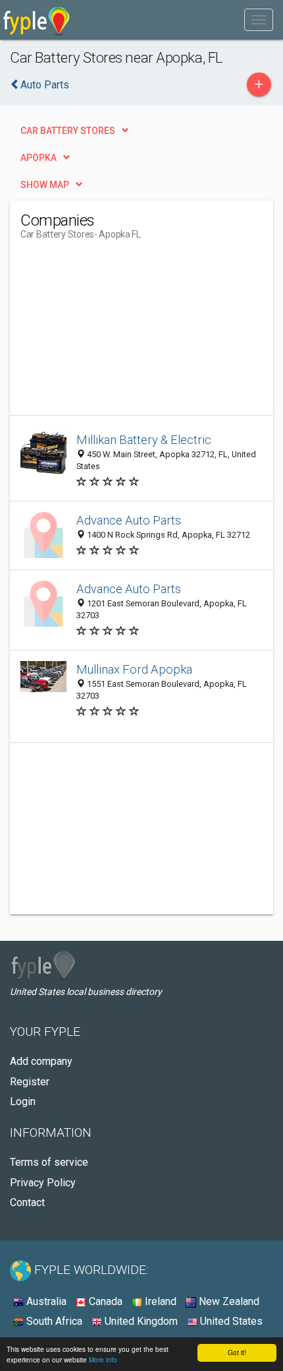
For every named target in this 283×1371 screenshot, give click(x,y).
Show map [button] (44, 184)
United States (230, 1321)
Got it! (237, 1352)
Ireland (159, 1301)
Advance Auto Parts (128, 520)
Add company (41, 1061)
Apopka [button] (38, 157)
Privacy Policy (43, 1182)
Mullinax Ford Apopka (134, 669)
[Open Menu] (258, 20)
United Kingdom (140, 1321)
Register (29, 1081)
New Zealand (227, 1301)
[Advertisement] (119, 332)
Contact (27, 1202)
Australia (45, 1301)
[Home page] (36, 19)
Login (23, 1101)
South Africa (53, 1321)
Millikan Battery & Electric (143, 440)
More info (103, 1359)
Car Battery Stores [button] (67, 130)
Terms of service (49, 1162)
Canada (104, 1301)
